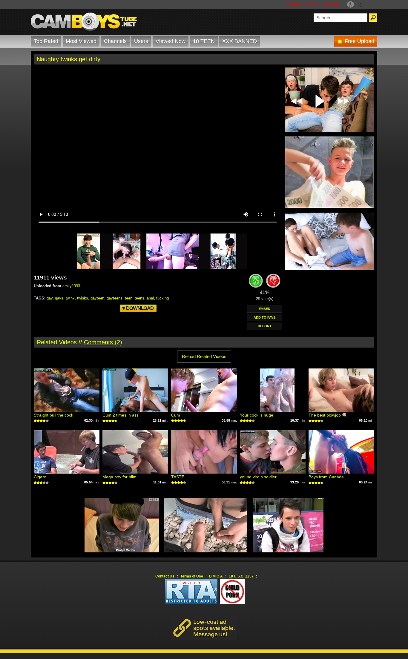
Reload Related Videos (204, 356)
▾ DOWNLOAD (138, 308)
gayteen (97, 298)
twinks (82, 298)
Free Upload (359, 41)
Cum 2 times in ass (120, 415)
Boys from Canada (326, 476)
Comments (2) (103, 342)
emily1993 (71, 286)
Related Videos (57, 342)
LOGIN (312, 5)
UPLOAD (331, 5)
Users (141, 41)
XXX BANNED (239, 41)
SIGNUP (294, 5)
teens (139, 298)
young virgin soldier (258, 476)
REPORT (265, 326)
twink (70, 298)
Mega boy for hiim (119, 476)
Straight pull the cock (53, 415)
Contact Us (164, 576)
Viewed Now (170, 41)
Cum (175, 415)
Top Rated (46, 41)
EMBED (264, 309)
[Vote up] (256, 282)
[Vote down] (273, 282)
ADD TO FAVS (264, 317)
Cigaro (40, 476)
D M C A (216, 576)
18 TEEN (204, 41)
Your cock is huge (256, 415)
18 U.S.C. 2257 (241, 576)
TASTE (177, 476)
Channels (115, 41)
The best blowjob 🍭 (328, 415)
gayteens (114, 298)
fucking (162, 298)
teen (128, 298)
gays (59, 298)
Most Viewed (81, 41)
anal (150, 298)
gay (50, 298)
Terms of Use (191, 576)
